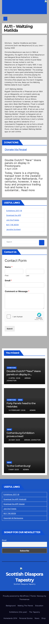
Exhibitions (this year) (18, 612)
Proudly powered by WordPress (16, 596)
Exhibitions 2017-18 (14, 211)
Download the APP (13, 215)
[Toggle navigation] (25, 19)
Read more (28, 190)
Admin (33, 410)
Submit (10, 329)
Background (11, 606)
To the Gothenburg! (18, 465)
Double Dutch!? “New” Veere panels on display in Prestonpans (23, 163)
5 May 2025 (14, 470)
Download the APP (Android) (15, 499)
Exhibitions (11, 367)
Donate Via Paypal (16, 149)
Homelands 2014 (10, 618)
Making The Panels (25, 606)
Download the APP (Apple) (14, 504)
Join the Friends (12, 220)
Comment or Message (17, 291)
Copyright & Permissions (13, 518)
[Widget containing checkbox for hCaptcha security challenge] (24, 316)
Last (27, 275)
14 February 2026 (17, 410)
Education (39, 606)
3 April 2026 (15, 378)
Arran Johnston (32, 440)
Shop (43, 618)
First (6, 275)
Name (8, 267)
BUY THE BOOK (12, 225)
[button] (44, 19)
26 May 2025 (15, 440)
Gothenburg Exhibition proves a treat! (20, 434)
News (20, 400)
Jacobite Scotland (13, 229)
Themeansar (24, 599)
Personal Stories (26, 618)
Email (8, 280)
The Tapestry (34, 612)
